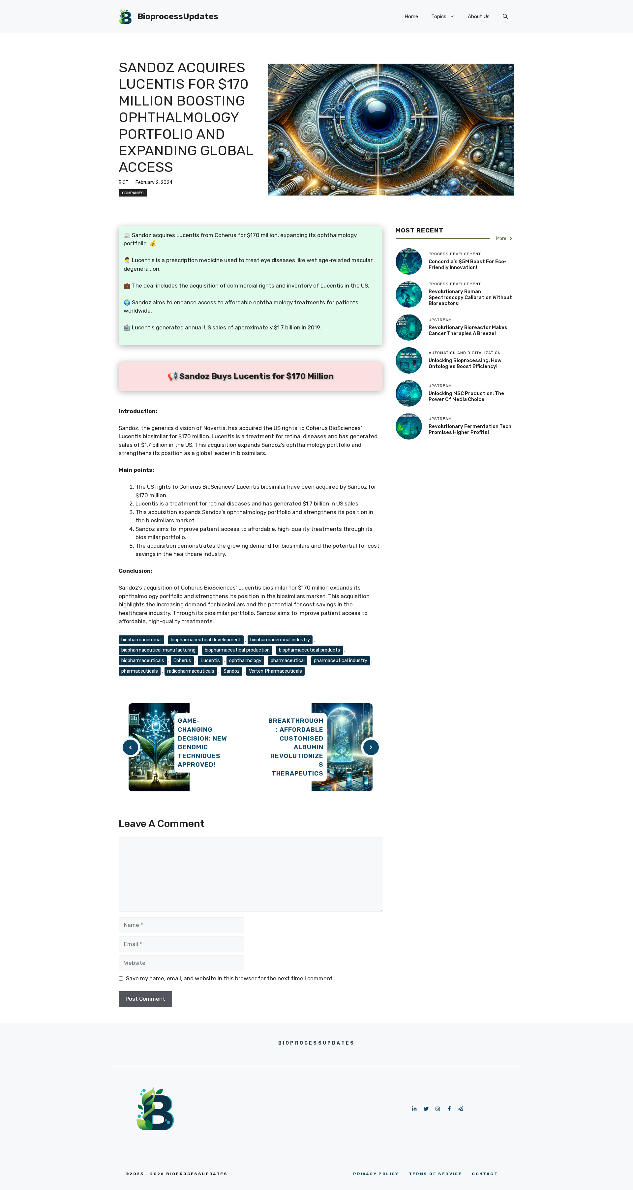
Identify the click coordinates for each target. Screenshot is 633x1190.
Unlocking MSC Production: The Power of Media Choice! (466, 396)
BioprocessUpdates (177, 16)
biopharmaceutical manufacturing (158, 650)
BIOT (124, 182)
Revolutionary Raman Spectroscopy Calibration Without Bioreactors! (470, 297)
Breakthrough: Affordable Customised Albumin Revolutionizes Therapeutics (295, 747)
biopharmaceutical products (309, 650)
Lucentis (210, 660)
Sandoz (232, 671)
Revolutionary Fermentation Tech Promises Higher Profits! (470, 429)
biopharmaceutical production (237, 650)
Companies (133, 193)
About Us (479, 16)
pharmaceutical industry (340, 660)
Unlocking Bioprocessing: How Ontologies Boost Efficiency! (465, 363)
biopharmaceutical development (206, 640)
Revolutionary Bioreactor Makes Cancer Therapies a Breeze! (468, 330)
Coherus (182, 660)
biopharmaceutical (141, 640)
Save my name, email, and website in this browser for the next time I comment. (230, 978)
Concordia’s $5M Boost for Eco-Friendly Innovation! (467, 264)
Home (411, 16)
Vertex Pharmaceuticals (275, 671)
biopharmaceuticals (142, 660)
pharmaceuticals (139, 671)
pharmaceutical (288, 660)
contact (485, 1174)
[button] (505, 16)
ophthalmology (245, 660)
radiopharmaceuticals (190, 671)
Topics (438, 16)
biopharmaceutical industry (280, 640)
